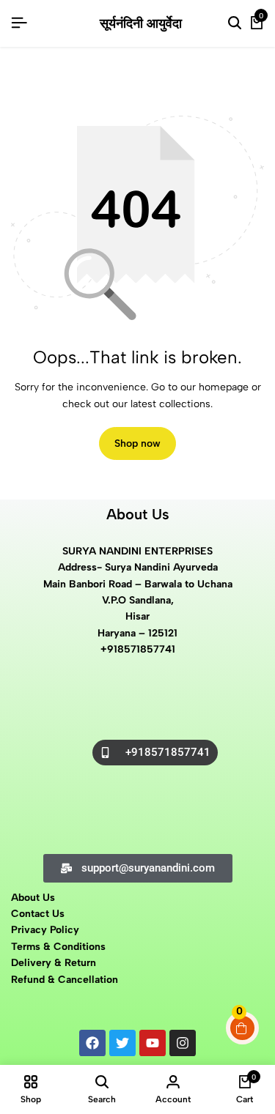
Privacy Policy (45, 930)
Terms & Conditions (58, 946)
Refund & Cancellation (66, 979)
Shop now (137, 443)
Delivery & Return (53, 963)
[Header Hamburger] (19, 23)
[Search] (235, 23)
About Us (33, 897)
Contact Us (38, 913)
